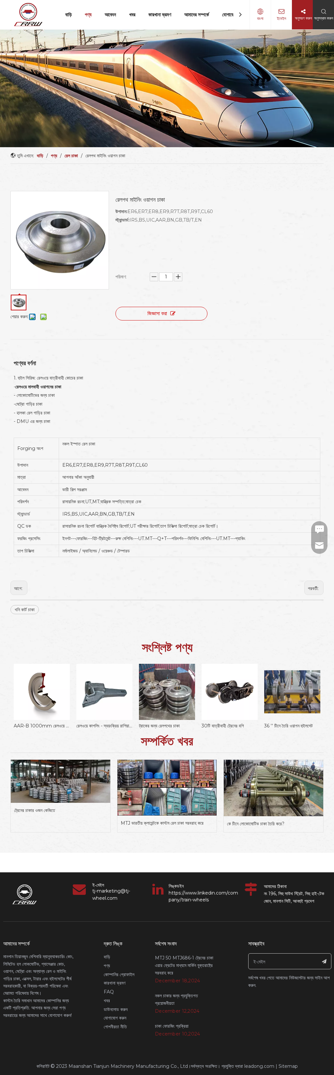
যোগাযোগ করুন (115, 1018)
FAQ (109, 992)
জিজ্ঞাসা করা (157, 313)
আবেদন (110, 14)
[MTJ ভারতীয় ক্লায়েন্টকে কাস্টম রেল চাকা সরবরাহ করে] (167, 788)
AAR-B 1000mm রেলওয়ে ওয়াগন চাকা (42, 726)
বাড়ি (68, 14)
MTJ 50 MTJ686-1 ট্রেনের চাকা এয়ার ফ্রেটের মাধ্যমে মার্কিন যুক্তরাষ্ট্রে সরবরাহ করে (184, 965)
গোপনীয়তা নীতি (115, 1027)
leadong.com (259, 1066)
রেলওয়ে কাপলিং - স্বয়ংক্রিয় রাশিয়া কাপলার (104, 726)
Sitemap (288, 1066)
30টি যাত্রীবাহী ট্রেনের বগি (223, 726)
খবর (132, 14)
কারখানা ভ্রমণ (159, 14)
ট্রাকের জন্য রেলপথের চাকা (159, 726)
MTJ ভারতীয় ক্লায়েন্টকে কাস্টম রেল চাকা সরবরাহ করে (162, 823)
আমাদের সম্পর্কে (196, 14)
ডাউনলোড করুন (116, 1009)
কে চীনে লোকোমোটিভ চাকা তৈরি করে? (255, 824)
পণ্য (88, 14)
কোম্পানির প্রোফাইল (119, 974)
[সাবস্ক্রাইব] (324, 961)
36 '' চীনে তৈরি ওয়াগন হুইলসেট (288, 726)
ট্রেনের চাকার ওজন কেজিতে (34, 810)
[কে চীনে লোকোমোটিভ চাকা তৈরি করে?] (273, 788)
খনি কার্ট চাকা (25, 610)
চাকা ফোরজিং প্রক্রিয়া (172, 1026)
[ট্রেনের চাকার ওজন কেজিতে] (60, 781)
